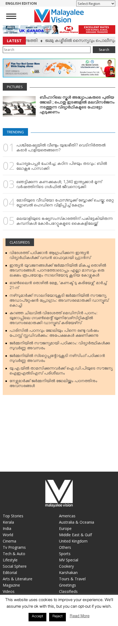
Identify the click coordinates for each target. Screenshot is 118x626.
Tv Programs (14, 547)
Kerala (8, 522)
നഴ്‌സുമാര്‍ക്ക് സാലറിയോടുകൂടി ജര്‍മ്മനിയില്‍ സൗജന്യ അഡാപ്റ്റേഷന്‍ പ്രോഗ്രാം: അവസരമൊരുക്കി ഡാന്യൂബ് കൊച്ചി (59, 301)
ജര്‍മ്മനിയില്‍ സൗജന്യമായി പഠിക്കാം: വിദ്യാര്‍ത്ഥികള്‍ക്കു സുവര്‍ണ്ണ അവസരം (60, 347)
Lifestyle (10, 559)
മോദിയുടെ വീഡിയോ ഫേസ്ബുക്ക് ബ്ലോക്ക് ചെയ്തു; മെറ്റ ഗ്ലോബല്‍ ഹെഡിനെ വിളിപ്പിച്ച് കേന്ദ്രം (65, 204)
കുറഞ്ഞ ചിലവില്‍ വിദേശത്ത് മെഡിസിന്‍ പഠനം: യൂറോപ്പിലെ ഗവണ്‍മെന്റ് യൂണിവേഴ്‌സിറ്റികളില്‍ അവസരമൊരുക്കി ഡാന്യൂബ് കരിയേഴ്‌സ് (53, 319)
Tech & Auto (14, 553)
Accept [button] (37, 617)
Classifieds (20, 242)
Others (65, 547)
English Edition (21, 3)
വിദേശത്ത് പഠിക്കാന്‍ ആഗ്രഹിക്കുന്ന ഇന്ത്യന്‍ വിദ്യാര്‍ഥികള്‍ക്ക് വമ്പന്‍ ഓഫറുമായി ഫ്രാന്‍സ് (50, 256)
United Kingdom (73, 541)
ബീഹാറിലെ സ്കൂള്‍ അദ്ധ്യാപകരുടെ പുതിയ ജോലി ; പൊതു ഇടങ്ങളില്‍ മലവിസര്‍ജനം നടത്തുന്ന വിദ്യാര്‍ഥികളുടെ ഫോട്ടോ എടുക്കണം (77, 106)
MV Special (68, 559)
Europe (65, 528)
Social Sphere (15, 566)
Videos (9, 591)
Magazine (11, 585)
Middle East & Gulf (75, 534)
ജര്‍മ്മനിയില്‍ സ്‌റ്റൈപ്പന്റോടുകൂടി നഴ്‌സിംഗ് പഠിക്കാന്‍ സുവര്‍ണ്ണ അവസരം (57, 359)
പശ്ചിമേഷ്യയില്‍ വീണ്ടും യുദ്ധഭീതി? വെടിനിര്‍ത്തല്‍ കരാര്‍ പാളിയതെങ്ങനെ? (61, 149)
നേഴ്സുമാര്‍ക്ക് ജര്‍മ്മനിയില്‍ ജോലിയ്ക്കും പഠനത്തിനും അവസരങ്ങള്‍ (53, 385)
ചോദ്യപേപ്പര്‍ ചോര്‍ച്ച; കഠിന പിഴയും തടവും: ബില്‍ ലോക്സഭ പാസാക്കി (61, 167)
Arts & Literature (17, 578)
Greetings (67, 585)
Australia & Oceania (76, 522)
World (8, 534)
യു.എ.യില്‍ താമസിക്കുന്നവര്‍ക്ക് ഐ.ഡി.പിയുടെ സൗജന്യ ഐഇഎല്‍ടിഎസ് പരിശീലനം (61, 372)
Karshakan (68, 572)
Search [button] (104, 49)
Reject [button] (57, 617)
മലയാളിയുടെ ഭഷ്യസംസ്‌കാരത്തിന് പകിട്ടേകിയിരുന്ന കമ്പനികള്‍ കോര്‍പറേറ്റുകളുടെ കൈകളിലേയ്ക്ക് (64, 222)
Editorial (10, 572)
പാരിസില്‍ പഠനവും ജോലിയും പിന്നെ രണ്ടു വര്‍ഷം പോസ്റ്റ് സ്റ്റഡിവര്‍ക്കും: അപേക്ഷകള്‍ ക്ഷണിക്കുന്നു (54, 334)
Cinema (9, 541)
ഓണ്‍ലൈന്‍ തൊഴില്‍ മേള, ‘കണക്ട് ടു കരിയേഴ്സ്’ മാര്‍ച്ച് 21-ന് (58, 287)
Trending (15, 131)
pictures (15, 86)
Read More (79, 617)
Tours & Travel (72, 578)
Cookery (66, 566)
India (7, 528)
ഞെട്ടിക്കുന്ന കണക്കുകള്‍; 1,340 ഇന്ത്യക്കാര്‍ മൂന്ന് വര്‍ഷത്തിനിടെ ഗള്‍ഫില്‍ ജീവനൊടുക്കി (59, 186)
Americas (67, 515)
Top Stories (13, 515)
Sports (65, 553)
